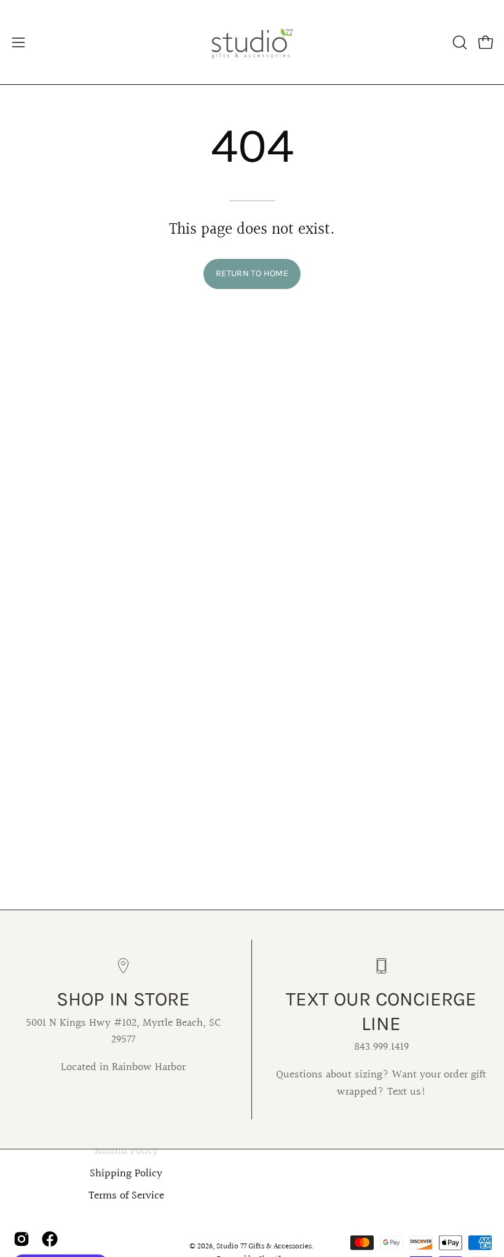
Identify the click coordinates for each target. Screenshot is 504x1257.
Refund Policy (126, 1151)
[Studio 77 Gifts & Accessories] (252, 42)
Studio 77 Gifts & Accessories (264, 1246)
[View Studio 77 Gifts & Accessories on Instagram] (21, 1238)
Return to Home (252, 273)
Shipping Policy (126, 1174)
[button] (458, 42)
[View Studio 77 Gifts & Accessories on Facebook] (50, 1238)
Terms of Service (126, 1196)
